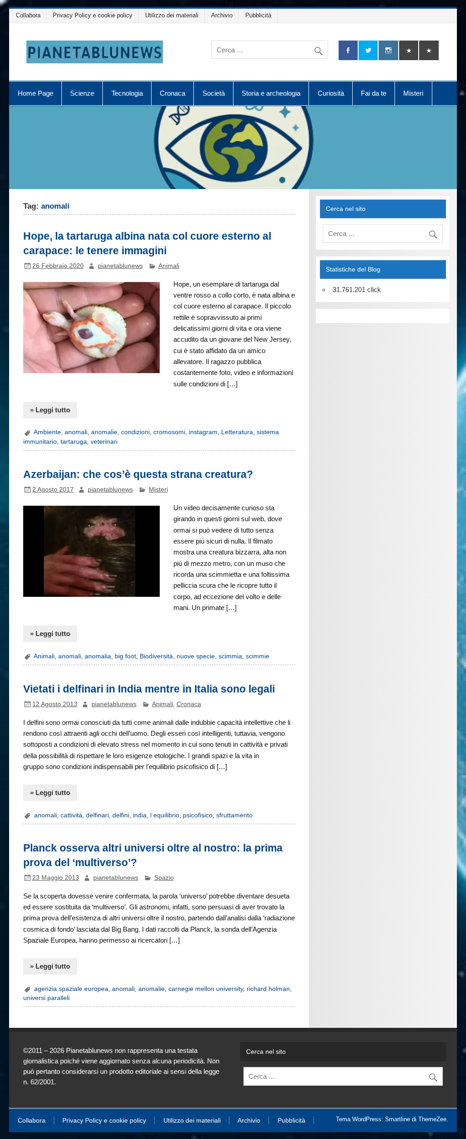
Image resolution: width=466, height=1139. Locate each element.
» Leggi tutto (50, 410)
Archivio (222, 15)
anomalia (98, 656)
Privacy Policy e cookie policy (92, 15)
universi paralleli (46, 998)
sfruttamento (234, 815)
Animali (168, 265)
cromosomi (169, 432)
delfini (120, 815)
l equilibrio (164, 815)
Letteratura (237, 432)
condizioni (135, 432)
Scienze (82, 93)
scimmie (257, 656)
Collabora (28, 15)
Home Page (35, 93)
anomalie (104, 432)
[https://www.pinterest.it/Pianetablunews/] (408, 50)
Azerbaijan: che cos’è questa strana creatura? (138, 474)
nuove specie (196, 656)
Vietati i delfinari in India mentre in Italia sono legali (149, 689)
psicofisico (198, 815)
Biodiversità (156, 656)
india (140, 815)
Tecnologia (127, 93)
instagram (203, 432)
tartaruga (74, 441)
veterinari (104, 441)
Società (214, 93)
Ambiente (47, 432)
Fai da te (373, 93)
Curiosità (331, 93)
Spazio (164, 877)
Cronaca (172, 93)
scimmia (230, 656)
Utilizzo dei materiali (171, 15)
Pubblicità (258, 15)
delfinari (97, 815)
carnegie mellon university (205, 988)
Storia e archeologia (271, 93)
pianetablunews (120, 265)
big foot (125, 656)
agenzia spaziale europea (71, 988)
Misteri (413, 93)
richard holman (268, 988)
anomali (76, 432)
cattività (71, 815)
